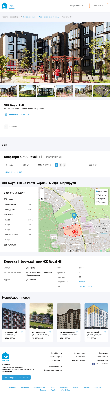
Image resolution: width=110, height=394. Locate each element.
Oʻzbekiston (65, 390)
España (52, 388)
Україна (53, 390)
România (86, 388)
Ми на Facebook (102, 364)
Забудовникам (76, 5)
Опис (4, 145)
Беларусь (12, 388)
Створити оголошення (18, 377)
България (25, 388)
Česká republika (39, 388)
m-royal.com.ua (19, 114)
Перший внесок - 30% (13, 172)
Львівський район (29, 17)
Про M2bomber (56, 353)
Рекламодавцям (78, 360)
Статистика (103, 353)
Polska (75, 388)
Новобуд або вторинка (53, 370)
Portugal (97, 388)
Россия (43, 390)
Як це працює (57, 360)
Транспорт (102, 202)
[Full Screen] (42, 199)
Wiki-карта (102, 195)
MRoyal (82, 282)
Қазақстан (64, 388)
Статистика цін (54, 157)
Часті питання (102, 357)
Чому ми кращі (56, 357)
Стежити (13, 126)
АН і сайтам (80, 357)
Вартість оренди (55, 367)
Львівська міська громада (49, 17)
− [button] (42, 195)
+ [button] (42, 191)
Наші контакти (102, 360)
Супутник (101, 198)
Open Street (102, 191)
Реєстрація (99, 5)
